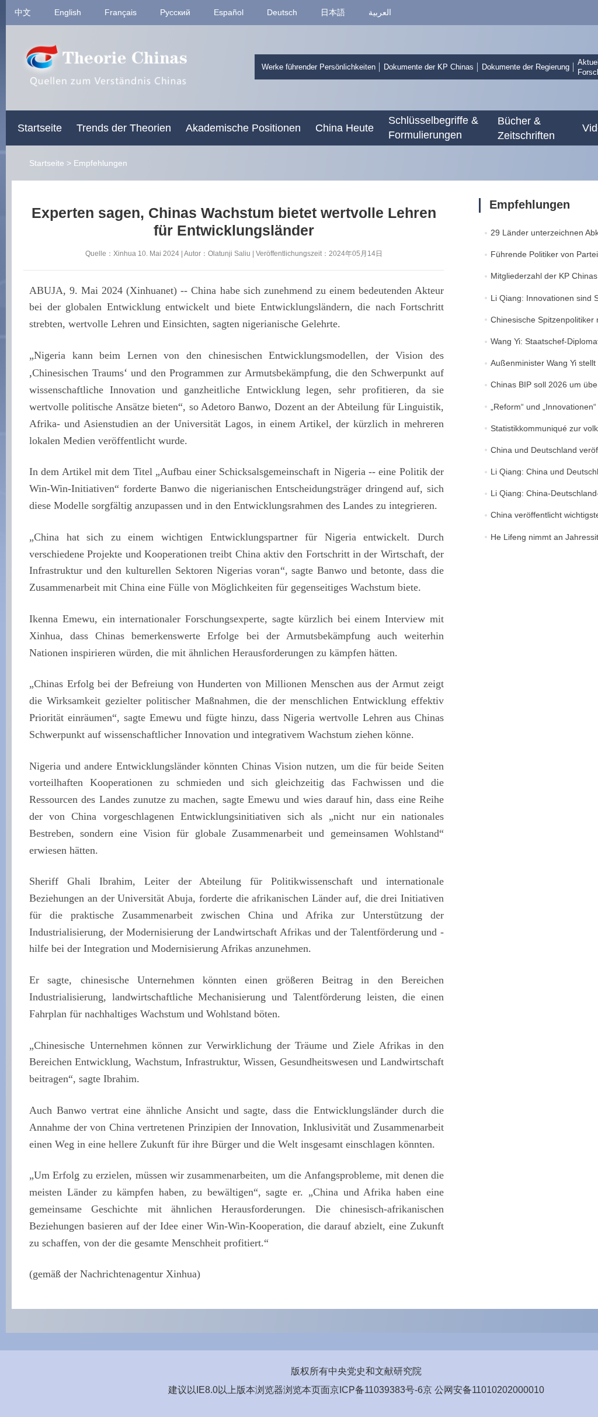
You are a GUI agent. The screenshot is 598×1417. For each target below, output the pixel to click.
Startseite (40, 128)
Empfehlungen (100, 163)
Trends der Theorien (124, 128)
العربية (379, 12)
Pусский (175, 12)
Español (229, 12)
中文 (23, 12)
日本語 (333, 12)
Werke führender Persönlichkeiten (319, 67)
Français (121, 12)
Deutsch (282, 12)
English (67, 12)
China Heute (344, 128)
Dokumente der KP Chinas (429, 67)
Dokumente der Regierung (525, 67)
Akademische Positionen (243, 128)
